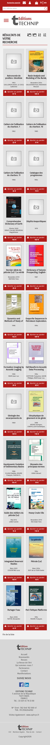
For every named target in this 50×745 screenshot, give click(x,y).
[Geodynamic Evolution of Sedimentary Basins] (13, 450)
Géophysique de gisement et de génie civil (36, 417)
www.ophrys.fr (32, 715)
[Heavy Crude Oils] (36, 498)
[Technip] (25, 24)
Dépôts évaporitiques (36, 221)
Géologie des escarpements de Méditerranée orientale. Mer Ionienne (14, 417)
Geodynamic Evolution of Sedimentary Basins (14, 465)
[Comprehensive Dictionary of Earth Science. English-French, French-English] (13, 207)
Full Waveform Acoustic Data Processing (36, 368)
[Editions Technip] (25, 728)
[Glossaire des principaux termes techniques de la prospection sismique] (36, 450)
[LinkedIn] (27, 685)
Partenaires (24, 668)
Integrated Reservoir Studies (13, 562)
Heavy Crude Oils (36, 513)
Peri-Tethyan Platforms (36, 610)
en (45, 2)
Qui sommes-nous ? (24, 665)
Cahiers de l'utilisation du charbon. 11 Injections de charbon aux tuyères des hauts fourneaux (14, 174)
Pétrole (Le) (36, 561)
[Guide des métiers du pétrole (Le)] (13, 498)
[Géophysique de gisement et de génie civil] (36, 401)
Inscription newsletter (24, 3)
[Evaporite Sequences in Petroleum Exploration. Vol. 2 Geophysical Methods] (36, 304)
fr (41, 2)
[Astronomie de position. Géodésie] (13, 61)
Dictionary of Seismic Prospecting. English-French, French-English (36, 271)
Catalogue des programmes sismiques (36, 174)
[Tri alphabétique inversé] (44, 36)
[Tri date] (29, 36)
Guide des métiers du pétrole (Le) (13, 514)
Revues (24, 660)
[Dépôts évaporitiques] (36, 207)
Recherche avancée (13, 3)
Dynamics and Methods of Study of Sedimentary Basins (13, 319)
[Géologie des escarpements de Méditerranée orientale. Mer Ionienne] (13, 401)
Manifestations (24, 673)
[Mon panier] (36, 3)
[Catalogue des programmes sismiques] (36, 158)
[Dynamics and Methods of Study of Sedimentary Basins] (13, 304)
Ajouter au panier (14, 93)
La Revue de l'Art (24, 662)
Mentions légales (19, 732)
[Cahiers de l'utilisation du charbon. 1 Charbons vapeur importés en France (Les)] (13, 110)
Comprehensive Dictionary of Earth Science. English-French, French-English (13, 222)
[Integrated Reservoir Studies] (13, 547)
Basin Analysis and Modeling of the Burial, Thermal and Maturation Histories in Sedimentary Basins (36, 77)
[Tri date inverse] (34, 36)
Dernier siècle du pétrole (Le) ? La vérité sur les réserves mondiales (14, 271)
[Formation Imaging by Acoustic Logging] (13, 353)
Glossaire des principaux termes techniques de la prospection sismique (36, 465)
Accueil (24, 654)
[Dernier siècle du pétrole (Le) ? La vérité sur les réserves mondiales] (13, 255)
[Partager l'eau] (13, 595)
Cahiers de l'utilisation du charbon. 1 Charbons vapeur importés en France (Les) (14, 125)
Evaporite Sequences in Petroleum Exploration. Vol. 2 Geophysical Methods (36, 319)
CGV (9, 732)
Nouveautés (24, 657)
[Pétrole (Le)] (36, 547)
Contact (24, 671)
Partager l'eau (13, 610)
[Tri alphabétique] (39, 36)
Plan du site (30, 732)
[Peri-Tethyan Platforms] (36, 595)
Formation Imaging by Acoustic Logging (14, 368)
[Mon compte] (30, 3)
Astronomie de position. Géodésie (13, 77)
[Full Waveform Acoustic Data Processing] (36, 353)
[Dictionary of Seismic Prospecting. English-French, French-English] (36, 255)
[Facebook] (21, 684)
